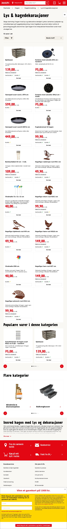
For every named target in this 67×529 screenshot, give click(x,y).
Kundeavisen (7, 471)
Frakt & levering (8, 482)
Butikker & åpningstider (11, 468)
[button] (31, 366)
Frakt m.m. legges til (10, 72)
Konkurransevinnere (41, 478)
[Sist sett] (65, 15)
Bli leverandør (39, 485)
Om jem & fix (39, 475)
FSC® (36, 482)
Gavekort (6, 478)
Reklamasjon (7, 485)
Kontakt (6, 475)
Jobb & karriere (40, 471)
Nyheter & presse (40, 468)
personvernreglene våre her (45, 504)
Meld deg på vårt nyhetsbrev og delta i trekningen (33, 525)
